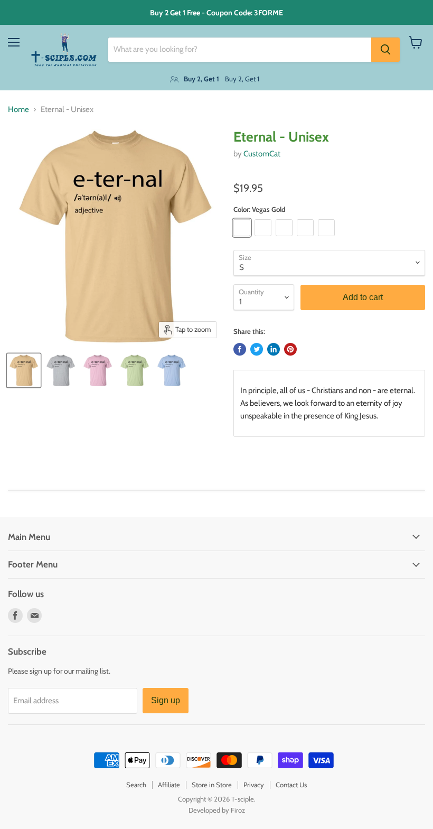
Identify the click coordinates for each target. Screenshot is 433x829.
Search (136, 784)
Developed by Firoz (217, 810)
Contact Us (291, 784)
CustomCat (261, 154)
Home (18, 109)
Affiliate (169, 784)
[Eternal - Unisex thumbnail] (24, 370)
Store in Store (212, 784)
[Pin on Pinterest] (290, 349)
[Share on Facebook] (239, 349)
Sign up (165, 700)
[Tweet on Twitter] (256, 349)
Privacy (253, 784)
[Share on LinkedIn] (273, 349)
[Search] (385, 50)
